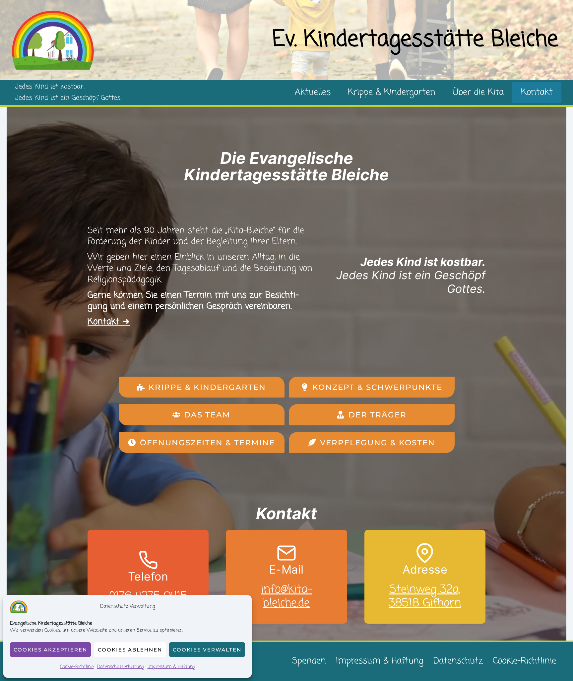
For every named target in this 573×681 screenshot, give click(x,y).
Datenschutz (458, 661)
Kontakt (537, 92)
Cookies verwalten (207, 650)
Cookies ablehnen (130, 650)
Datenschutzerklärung (120, 666)
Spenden (309, 661)
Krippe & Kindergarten (391, 92)
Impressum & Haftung (171, 666)
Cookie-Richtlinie (77, 666)
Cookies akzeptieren (50, 650)
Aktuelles (313, 92)
